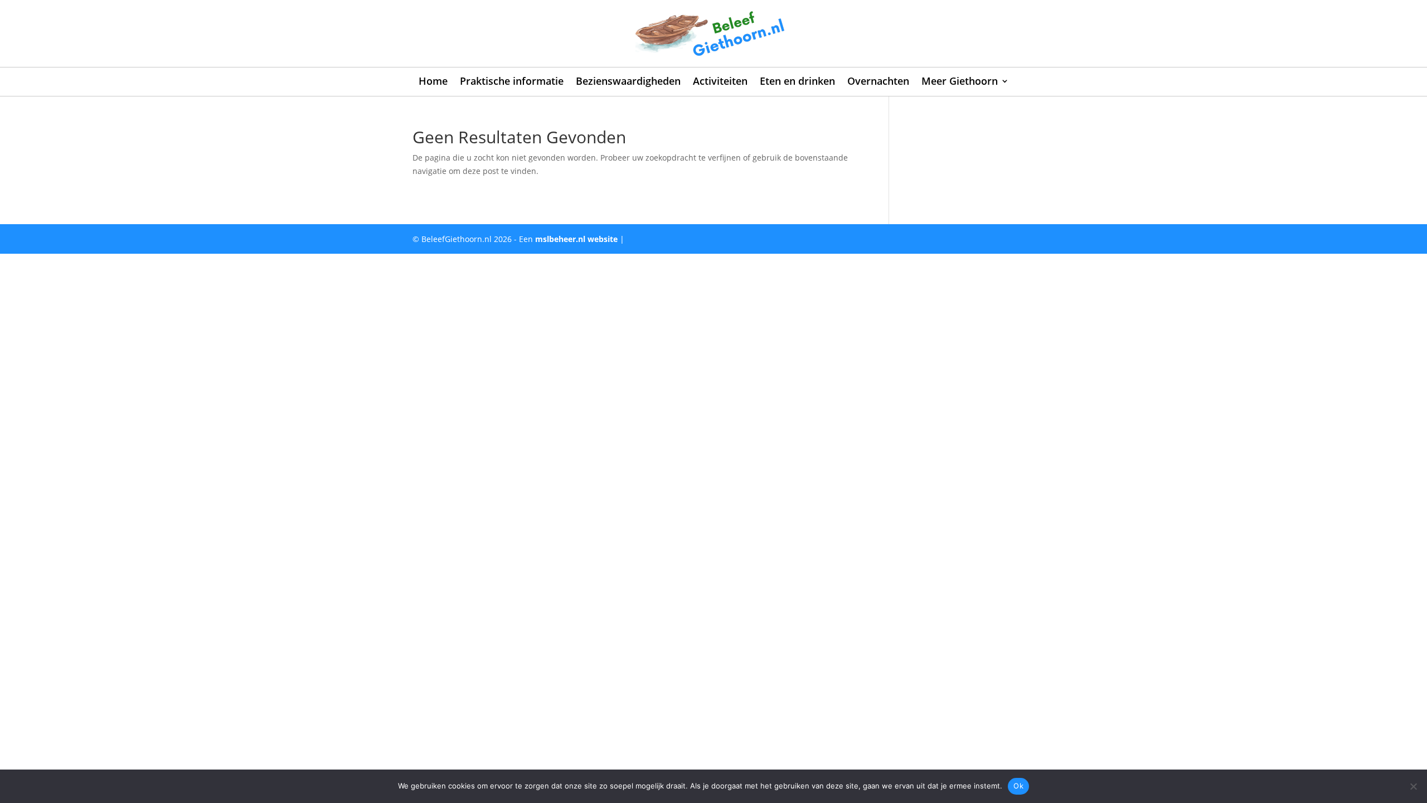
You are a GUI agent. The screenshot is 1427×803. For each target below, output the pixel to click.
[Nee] (1413, 786)
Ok (1018, 785)
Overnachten (878, 82)
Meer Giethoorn (959, 82)
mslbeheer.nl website (576, 239)
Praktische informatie (512, 82)
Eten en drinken (797, 82)
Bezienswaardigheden (628, 82)
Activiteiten (720, 82)
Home (433, 82)
